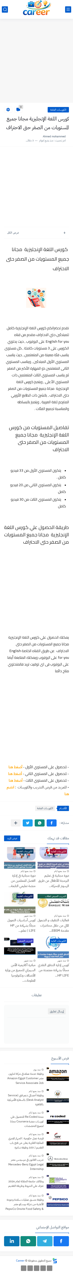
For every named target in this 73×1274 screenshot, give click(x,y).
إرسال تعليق (57, 1011)
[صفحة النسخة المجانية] (43, 1268)
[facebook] (61, 1241)
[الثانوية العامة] (36, 1268)
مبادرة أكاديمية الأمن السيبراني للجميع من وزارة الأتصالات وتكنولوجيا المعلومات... (20, 973)
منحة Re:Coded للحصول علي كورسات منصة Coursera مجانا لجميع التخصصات (27, 1121)
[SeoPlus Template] (54, 1260)
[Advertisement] (36, 63)
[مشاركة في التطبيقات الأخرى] (16, 823)
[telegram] (45, 1241)
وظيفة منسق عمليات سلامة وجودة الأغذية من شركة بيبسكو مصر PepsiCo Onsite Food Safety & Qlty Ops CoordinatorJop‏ (24, 1205)
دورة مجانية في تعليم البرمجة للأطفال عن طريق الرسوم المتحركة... (53, 880)
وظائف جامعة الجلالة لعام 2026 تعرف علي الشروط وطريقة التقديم (26, 1183)
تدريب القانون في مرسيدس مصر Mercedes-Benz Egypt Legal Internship (26, 1164)
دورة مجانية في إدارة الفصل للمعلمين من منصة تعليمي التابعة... (22, 880)
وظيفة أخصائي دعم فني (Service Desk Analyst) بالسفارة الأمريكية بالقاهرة (25, 1100)
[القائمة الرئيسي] (68, 9)
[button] (52, 823)
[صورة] (58, 1074)
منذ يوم (37, 1069)
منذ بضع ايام (60, 871)
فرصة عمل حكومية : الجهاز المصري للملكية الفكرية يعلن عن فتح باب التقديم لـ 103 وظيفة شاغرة (26, 1143)
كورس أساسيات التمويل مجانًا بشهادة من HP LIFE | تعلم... (21, 925)
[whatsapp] (28, 1241)
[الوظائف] (30, 1268)
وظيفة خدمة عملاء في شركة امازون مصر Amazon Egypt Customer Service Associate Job (25, 1078)
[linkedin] (11, 1241)
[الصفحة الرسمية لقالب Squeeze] (49, 1268)
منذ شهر (28, 915)
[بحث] (5, 9)
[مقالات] (23, 1268)
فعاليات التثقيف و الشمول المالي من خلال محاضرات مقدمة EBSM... (53, 925)
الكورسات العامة (58, 110)
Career (20, 1261)
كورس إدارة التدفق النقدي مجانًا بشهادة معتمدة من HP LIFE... (53, 970)
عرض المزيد (12, 838)
